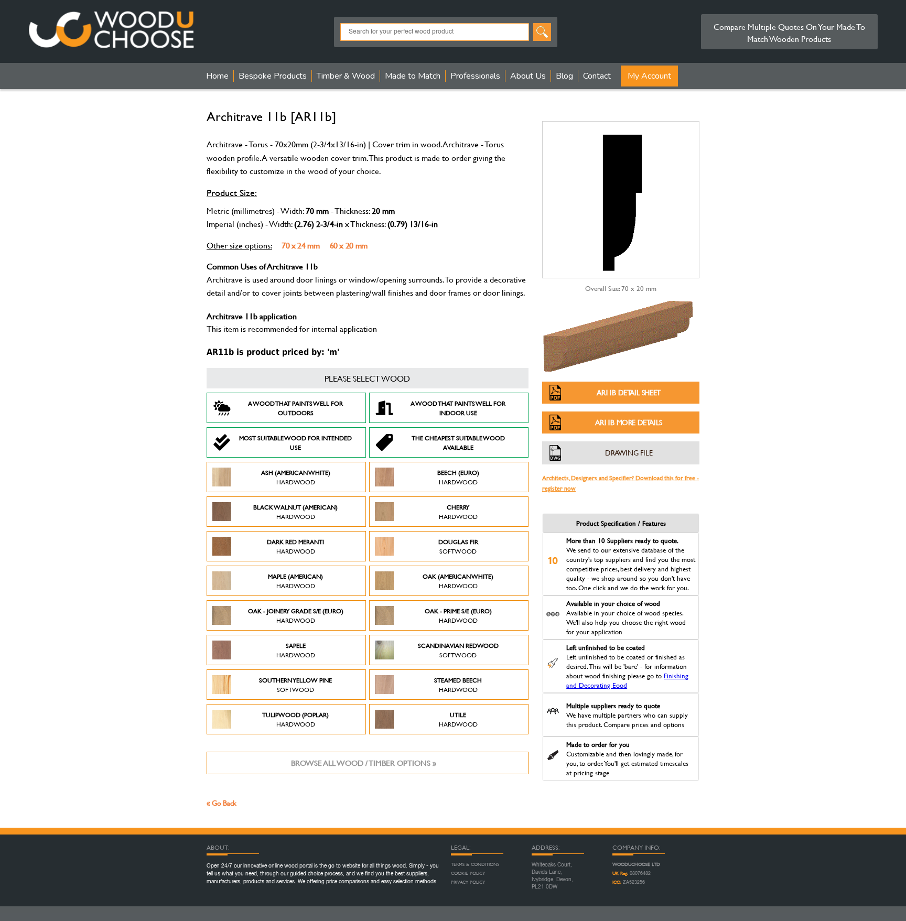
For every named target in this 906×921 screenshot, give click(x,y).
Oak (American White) (458, 580)
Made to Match (412, 76)
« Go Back (221, 802)
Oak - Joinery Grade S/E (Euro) (295, 615)
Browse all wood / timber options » (363, 762)
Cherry (458, 511)
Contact (597, 76)
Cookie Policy (468, 873)
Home (217, 76)
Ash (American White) (295, 477)
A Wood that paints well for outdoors (295, 407)
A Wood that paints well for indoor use (458, 407)
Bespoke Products (273, 76)
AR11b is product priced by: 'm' (273, 352)
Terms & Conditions (475, 864)
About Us (528, 76)
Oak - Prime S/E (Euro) (458, 615)
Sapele (295, 650)
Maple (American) (295, 580)
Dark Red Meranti (295, 546)
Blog (564, 76)
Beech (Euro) (458, 477)
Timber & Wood (346, 76)
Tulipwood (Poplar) (295, 719)
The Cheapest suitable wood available (458, 442)
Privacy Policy (468, 882)
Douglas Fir (458, 546)
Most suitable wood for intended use (295, 442)
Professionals (475, 76)
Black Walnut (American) (295, 511)
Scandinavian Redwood (458, 650)
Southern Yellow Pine (295, 684)
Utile (458, 719)
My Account (649, 76)
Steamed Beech (458, 684)
